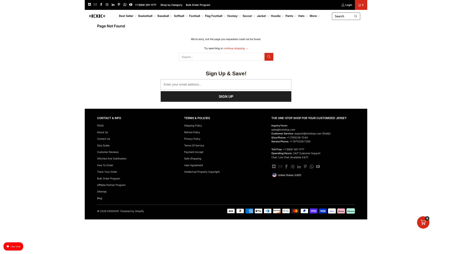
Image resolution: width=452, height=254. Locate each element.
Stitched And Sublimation (111, 158)
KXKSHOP (113, 211)
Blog (99, 198)
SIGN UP (226, 96)
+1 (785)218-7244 (297, 137)
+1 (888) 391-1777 (146, 4)
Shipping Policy (193, 125)
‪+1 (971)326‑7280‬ (300, 141)
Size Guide (103, 145)
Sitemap (102, 191)
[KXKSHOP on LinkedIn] (113, 4)
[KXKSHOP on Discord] (89, 4)
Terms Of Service (194, 145)
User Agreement (193, 165)
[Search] (268, 57)
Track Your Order (107, 171)
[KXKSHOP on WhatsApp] (124, 4)
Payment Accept (194, 151)
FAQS (100, 125)
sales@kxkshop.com (283, 129)
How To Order (105, 165)
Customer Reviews (107, 151)
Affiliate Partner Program (111, 184)
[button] (128, 16)
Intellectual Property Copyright (202, 171)
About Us (102, 132)
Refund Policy (192, 132)
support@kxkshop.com (308, 133)
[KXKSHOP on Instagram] (107, 4)
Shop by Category (171, 4)
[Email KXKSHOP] (95, 4)
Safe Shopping (192, 158)
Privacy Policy (192, 138)
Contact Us (103, 138)
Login (348, 4)
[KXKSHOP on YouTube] (130, 4)
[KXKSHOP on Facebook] (101, 4)
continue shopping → (236, 48)
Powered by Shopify (132, 211)
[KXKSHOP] (97, 16)
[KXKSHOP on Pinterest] (119, 4)
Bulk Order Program (198, 4)
